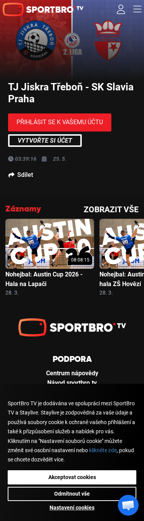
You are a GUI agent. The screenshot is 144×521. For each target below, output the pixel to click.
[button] (128, 505)
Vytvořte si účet (45, 140)
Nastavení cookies (72, 507)
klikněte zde (103, 450)
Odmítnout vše (72, 494)
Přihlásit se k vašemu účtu (60, 122)
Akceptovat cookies (72, 477)
